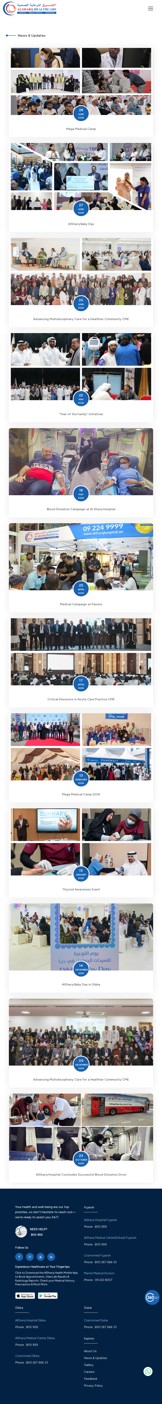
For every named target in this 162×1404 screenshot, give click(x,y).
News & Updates (95, 1358)
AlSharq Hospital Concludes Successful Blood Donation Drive (81, 1174)
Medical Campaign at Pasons (81, 604)
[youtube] (40, 1257)
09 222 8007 (103, 1280)
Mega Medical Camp (81, 129)
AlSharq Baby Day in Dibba (81, 984)
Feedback (90, 1379)
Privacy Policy (93, 1385)
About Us (90, 1351)
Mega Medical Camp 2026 (81, 794)
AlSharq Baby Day (81, 224)
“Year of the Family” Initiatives (81, 414)
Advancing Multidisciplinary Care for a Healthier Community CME (81, 319)
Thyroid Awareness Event (81, 889)
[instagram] (30, 1257)
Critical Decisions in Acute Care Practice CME (81, 699)
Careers (89, 1372)
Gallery (88, 1365)
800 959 (36, 1235)
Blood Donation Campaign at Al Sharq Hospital (81, 509)
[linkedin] (51, 1257)
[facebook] (19, 1257)
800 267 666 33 (106, 1262)
